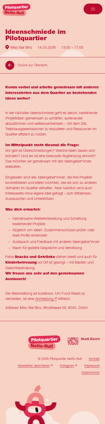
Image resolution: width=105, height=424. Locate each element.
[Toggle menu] (93, 9)
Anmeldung (44, 298)
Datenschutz (91, 372)
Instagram (67, 365)
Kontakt (94, 359)
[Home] (17, 10)
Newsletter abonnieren (34, 365)
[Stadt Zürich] (84, 342)
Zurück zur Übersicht (32, 65)
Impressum (92, 365)
